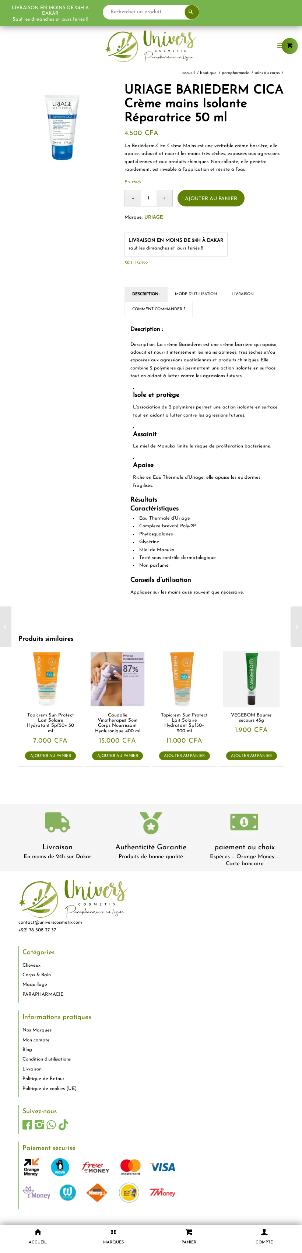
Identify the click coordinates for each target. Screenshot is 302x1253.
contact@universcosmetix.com (50, 922)
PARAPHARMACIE (42, 994)
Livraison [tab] (243, 294)
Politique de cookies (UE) (49, 1088)
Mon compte (36, 1040)
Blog (27, 1049)
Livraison (57, 847)
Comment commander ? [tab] (158, 309)
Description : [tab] (146, 294)
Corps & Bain (36, 975)
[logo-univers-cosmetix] (151, 46)
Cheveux (31, 965)
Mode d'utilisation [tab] (196, 294)
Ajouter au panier (211, 199)
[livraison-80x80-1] (57, 824)
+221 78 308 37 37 (37, 930)
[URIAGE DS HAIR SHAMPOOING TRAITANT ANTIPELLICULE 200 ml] (296, 626)
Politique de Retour (43, 1078)
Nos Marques (37, 1030)
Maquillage (34, 984)
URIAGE (153, 217)
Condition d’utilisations (46, 1059)
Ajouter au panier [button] (50, 756)
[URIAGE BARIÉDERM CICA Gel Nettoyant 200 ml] (5, 626)
